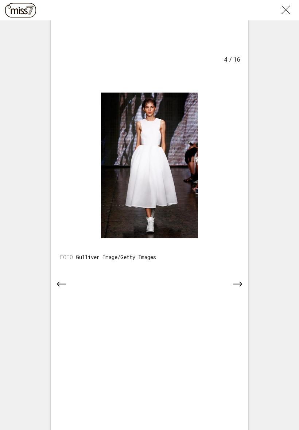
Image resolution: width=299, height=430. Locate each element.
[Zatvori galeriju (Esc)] (290, 4)
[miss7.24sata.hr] (20, 10)
